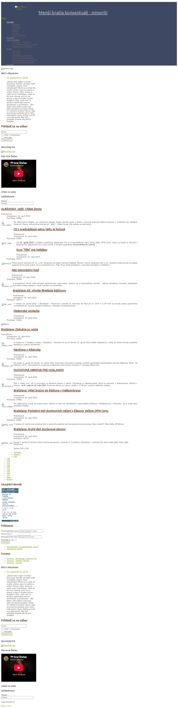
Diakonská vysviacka (26, 310)
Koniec (10, 479)
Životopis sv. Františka (21, 42)
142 (8, 465)
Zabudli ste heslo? (15, 549)
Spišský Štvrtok (18, 35)
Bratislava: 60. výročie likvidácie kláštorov (39, 290)
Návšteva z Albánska (27, 349)
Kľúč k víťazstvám (12, 135)
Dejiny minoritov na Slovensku (24, 60)
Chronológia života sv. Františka (25, 44)
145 (8, 471)
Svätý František (13, 40)
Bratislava (16, 26)
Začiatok (17, 452)
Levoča (15, 33)
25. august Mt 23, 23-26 (17, 78)
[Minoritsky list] (8, 151)
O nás (9, 49)
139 (8, 459)
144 (8, 469)
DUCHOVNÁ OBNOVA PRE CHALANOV (39, 370)
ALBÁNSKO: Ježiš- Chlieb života (21, 208)
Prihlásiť (5, 542)
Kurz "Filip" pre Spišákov (31, 249)
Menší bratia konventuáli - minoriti (73, 12)
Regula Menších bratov (21, 55)
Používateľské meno (10, 531)
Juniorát (15, 29)
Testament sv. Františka (22, 47)
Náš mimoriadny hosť (25, 270)
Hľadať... (5, 201)
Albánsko (16, 24)
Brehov (15, 31)
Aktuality (10, 22)
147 (8, 475)
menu (3, 18)
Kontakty (10, 64)
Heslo (4, 534)
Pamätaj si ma (7, 540)
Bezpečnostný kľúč (9, 537)
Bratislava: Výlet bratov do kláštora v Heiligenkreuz (47, 390)
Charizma (16, 51)
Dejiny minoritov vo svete (23, 58)
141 (8, 463)
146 (8, 473)
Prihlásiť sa (6, 140)
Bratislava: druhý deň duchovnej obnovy (40, 429)
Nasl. (9, 477)
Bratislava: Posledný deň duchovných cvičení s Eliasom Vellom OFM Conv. (61, 410)
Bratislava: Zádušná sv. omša (19, 329)
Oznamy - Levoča (14, 563)
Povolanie (11, 38)
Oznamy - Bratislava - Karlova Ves (22, 559)
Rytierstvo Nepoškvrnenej (23, 62)
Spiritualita (16, 53)
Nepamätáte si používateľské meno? (23, 547)
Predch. (17, 454)
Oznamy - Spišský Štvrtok (18, 561)
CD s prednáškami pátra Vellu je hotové (39, 229)
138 (15, 456)
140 (8, 461)
